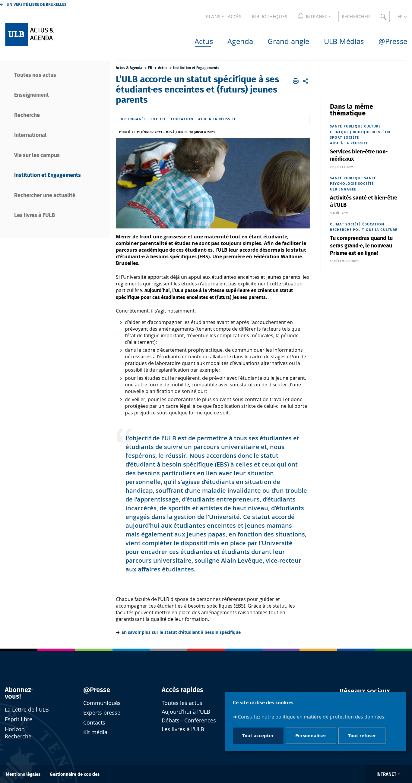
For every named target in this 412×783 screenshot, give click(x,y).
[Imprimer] (295, 81)
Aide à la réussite (217, 119)
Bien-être (381, 132)
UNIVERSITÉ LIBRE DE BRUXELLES (36, 4)
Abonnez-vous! (19, 693)
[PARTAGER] (306, 81)
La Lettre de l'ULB (27, 709)
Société (158, 119)
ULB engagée (132, 119)
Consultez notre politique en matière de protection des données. (311, 717)
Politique (363, 229)
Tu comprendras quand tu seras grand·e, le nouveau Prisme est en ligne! (361, 246)
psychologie (343, 183)
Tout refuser (362, 736)
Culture (372, 126)
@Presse (96, 690)
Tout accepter (258, 736)
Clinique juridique (350, 132)
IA (377, 229)
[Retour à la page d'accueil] (52, 34)
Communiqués (102, 703)
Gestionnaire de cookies (75, 774)
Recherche (341, 229)
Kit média (95, 732)
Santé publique (346, 126)
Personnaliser (310, 736)
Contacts (94, 722)
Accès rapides (182, 690)
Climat (337, 224)
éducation (182, 119)
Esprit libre (18, 719)
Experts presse (101, 712)
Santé (370, 178)
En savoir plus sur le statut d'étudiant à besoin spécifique (181, 632)
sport (336, 137)
